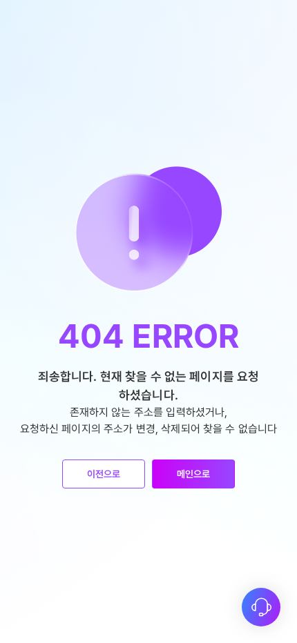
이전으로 (104, 473)
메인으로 (194, 473)
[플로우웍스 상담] (261, 607)
